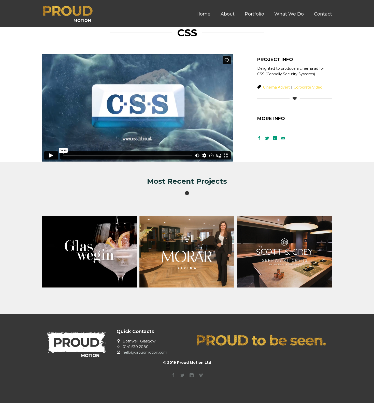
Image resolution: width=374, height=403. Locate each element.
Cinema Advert (276, 87)
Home (203, 14)
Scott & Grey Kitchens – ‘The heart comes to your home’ (284, 268)
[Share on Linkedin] (275, 138)
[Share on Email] (283, 138)
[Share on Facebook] (259, 138)
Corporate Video (308, 87)
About (228, 14)
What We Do (289, 14)
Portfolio (254, 14)
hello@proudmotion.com (145, 352)
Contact (323, 14)
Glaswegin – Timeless (89, 269)
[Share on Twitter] (267, 138)
